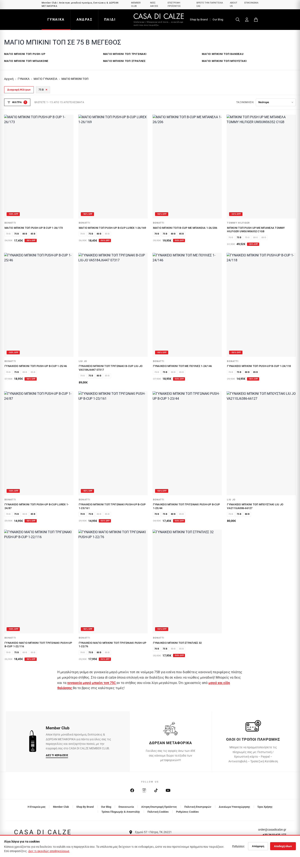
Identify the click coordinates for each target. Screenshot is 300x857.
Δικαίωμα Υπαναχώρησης (234, 806)
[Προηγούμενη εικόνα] (9, 166)
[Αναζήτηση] (237, 19)
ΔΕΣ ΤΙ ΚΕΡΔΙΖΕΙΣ (57, 755)
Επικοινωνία (126, 806)
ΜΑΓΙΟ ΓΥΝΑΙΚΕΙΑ (45, 79)
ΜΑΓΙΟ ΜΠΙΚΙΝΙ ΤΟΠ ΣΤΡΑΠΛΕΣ (124, 60)
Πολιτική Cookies (158, 811)
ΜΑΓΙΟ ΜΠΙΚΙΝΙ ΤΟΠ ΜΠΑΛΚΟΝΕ (26, 60)
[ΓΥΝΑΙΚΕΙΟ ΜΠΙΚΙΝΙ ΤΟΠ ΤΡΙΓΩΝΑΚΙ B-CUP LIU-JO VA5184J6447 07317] (113, 305)
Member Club (61, 806)
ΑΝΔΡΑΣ (84, 19)
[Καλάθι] (255, 19)
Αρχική (9, 79)
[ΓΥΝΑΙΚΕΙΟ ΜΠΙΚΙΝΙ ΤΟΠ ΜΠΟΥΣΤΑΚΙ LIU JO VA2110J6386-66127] (261, 443)
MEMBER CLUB (136, 4)
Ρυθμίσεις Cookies (187, 811)
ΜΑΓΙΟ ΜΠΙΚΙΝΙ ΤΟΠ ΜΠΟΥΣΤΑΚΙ (224, 60)
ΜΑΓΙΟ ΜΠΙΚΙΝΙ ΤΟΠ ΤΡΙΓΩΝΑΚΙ (125, 53)
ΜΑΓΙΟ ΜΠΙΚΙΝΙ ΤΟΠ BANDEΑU (223, 53)
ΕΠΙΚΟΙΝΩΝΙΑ (251, 2)
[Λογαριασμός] (246, 19)
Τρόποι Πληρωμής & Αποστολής (120, 811)
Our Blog (218, 19)
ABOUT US (233, 4)
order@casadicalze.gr (272, 829)
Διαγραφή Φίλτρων (19, 89)
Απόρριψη (258, 846)
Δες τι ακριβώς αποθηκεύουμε (48, 851)
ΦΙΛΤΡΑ (19, 102)
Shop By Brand (85, 806)
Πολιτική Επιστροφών (197, 806)
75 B (43, 90)
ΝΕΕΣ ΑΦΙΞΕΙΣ (154, 4)
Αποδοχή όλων (283, 846)
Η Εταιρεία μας (37, 806)
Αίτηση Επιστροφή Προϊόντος (159, 806)
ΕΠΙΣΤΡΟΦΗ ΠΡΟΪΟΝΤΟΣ (174, 4)
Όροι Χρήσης (265, 806)
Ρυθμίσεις (238, 846)
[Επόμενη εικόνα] (68, 166)
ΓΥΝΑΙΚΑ (56, 19)
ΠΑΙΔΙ (110, 19)
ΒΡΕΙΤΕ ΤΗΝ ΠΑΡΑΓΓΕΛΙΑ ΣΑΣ (209, 4)
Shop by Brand (199, 19)
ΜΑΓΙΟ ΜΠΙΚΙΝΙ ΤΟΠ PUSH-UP (24, 53)
